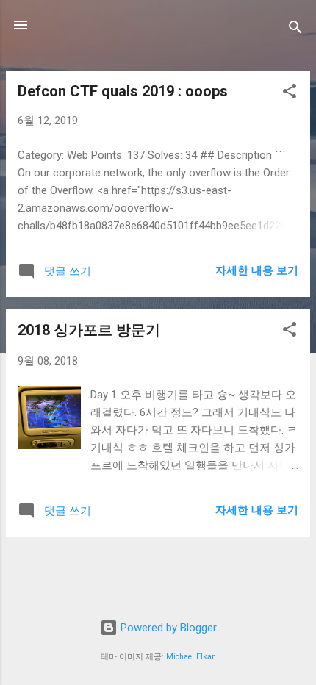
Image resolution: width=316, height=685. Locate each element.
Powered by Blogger (167, 627)
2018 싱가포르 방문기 (89, 330)
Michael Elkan (191, 656)
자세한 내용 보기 (256, 270)
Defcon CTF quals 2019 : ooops (123, 91)
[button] (289, 93)
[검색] (295, 29)
